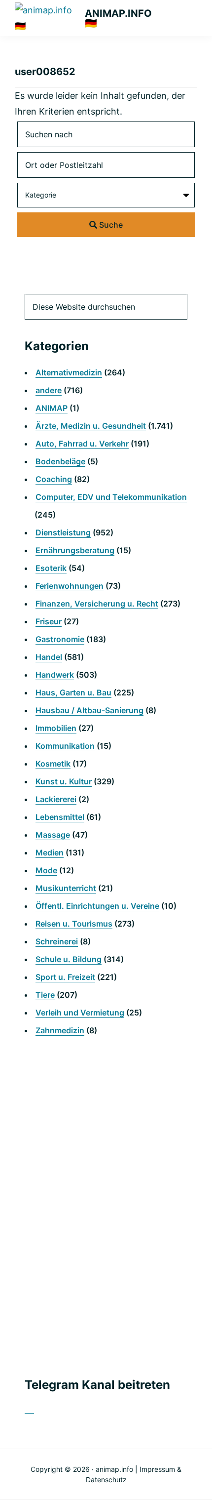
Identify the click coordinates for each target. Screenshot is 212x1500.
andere (48, 390)
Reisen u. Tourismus (73, 924)
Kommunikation (65, 746)
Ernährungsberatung (74, 550)
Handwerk (54, 675)
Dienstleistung (63, 532)
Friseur (48, 621)
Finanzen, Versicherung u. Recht (96, 603)
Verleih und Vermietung (79, 1012)
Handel (48, 657)
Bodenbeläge (60, 461)
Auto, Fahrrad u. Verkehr (82, 443)
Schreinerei (56, 941)
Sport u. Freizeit (65, 977)
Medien (49, 852)
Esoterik (51, 568)
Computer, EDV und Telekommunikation (111, 497)
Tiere (45, 995)
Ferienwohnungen (69, 586)
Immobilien (55, 728)
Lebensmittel (59, 817)
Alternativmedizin (68, 372)
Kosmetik (53, 764)
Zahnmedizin (59, 1030)
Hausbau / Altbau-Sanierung (89, 710)
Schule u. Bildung (68, 959)
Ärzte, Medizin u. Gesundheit (90, 426)
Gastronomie (59, 639)
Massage (52, 835)
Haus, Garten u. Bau (73, 692)
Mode (46, 870)
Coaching (53, 479)
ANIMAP (51, 408)
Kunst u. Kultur (63, 781)
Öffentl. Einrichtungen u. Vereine (97, 906)
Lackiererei (55, 799)
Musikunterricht (65, 888)
